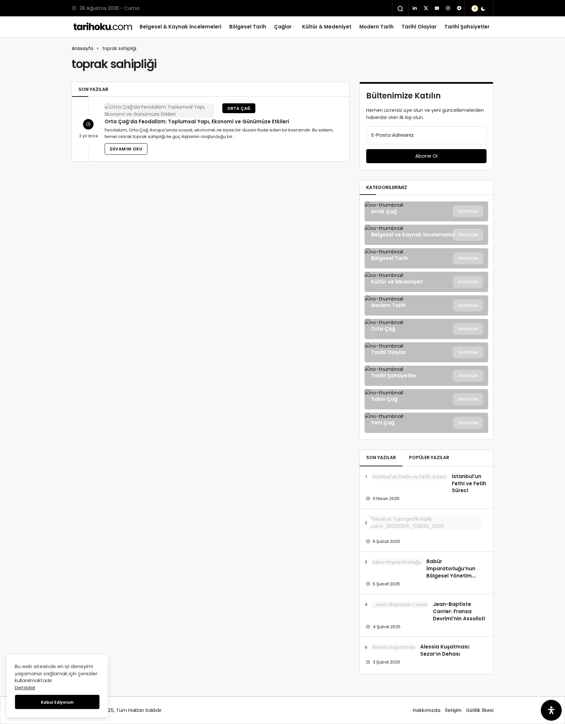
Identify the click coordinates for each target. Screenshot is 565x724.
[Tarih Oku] (103, 26)
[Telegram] (459, 8)
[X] (425, 8)
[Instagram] (448, 8)
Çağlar (283, 26)
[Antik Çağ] (426, 211)
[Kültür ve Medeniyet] (426, 282)
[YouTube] (436, 8)
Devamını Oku (126, 149)
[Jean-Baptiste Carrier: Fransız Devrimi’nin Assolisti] (397, 604)
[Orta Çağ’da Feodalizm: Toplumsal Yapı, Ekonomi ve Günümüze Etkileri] (159, 110)
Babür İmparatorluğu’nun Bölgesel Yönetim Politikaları (450, 572)
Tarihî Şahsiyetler (466, 26)
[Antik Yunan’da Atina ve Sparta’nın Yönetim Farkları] (423, 522)
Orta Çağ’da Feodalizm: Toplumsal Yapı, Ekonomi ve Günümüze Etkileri (197, 121)
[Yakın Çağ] (426, 399)
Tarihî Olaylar (419, 26)
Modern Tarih (376, 26)
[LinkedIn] (414, 8)
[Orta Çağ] (426, 329)
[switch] (479, 8)
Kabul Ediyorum (57, 702)
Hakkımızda (426, 710)
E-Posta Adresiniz (392, 134)
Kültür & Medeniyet (326, 26)
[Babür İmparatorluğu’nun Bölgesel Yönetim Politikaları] (393, 562)
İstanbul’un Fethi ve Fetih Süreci (469, 483)
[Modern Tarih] (426, 305)
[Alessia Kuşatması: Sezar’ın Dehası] (390, 647)
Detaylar (25, 687)
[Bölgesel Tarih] (426, 258)
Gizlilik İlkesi (479, 710)
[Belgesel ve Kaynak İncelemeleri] (426, 235)
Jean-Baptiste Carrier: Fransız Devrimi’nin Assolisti (459, 611)
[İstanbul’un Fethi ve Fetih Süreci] (406, 476)
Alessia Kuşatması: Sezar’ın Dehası (445, 650)
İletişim (453, 710)
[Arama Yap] (400, 9)
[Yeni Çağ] (426, 423)
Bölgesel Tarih (247, 26)
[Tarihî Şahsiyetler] (426, 376)
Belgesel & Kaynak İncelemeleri (180, 26)
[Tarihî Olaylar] (426, 352)
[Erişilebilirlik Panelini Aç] (551, 710)
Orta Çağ (238, 108)
